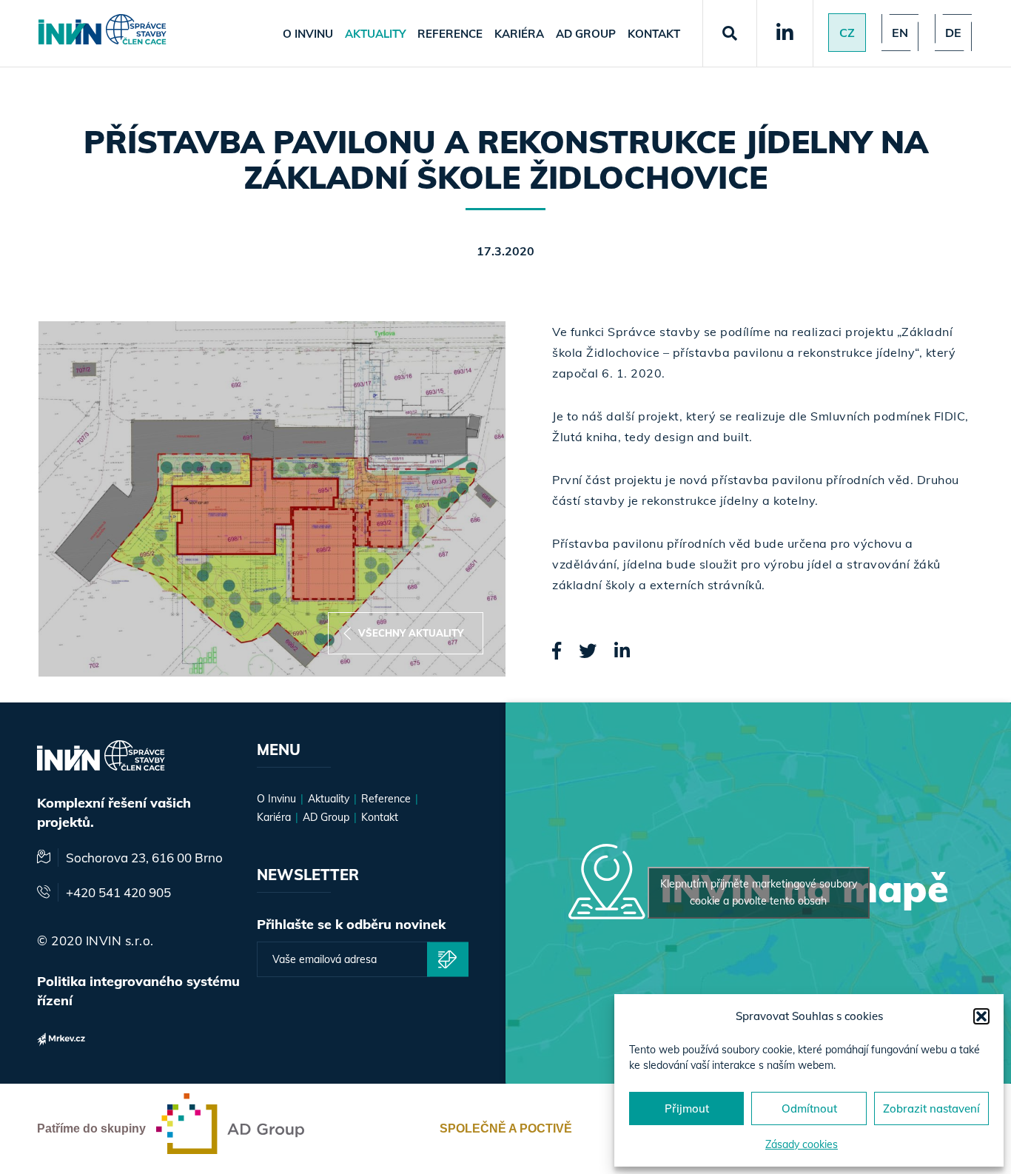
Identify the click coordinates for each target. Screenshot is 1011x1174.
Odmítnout (809, 1108)
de (953, 32)
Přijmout (687, 1108)
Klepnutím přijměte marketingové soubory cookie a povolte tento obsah (758, 892)
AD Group (586, 33)
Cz (847, 32)
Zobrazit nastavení (931, 1108)
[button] (981, 1016)
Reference (450, 33)
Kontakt (654, 33)
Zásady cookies (801, 1144)
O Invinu (308, 33)
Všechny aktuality (410, 633)
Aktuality (375, 33)
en (900, 32)
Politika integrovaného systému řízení (138, 991)
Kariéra (519, 33)
